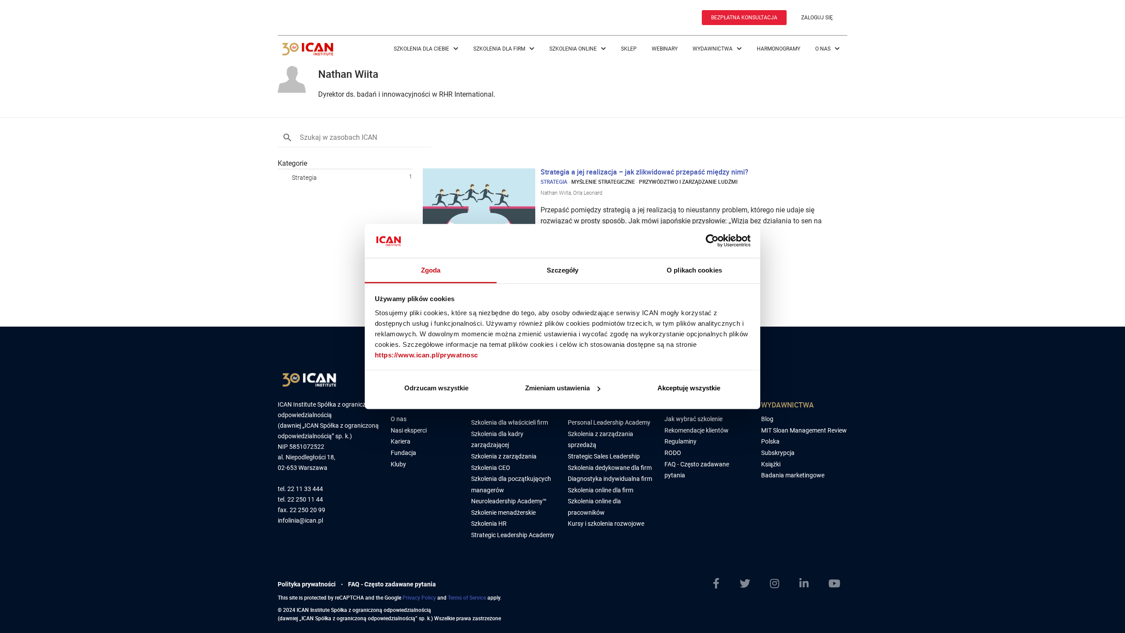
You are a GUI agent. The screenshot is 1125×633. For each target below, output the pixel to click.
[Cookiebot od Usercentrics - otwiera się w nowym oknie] (712, 240)
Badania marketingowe (792, 475)
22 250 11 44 (305, 499)
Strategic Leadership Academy (512, 534)
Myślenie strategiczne (603, 181)
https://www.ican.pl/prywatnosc (426, 354)
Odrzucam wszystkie (436, 388)
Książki (770, 464)
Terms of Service (467, 597)
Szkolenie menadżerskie (503, 512)
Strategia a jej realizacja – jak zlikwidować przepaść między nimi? (644, 172)
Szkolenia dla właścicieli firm (509, 422)
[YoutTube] (837, 583)
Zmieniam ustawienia (557, 388)
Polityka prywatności (307, 584)
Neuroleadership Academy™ (509, 501)
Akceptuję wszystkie (688, 388)
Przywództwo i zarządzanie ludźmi (688, 181)
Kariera (400, 441)
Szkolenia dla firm (499, 49)
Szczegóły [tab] (563, 269)
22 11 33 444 (305, 489)
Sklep (629, 49)
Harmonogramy (778, 49)
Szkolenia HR (489, 523)
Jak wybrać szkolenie (693, 418)
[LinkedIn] (807, 583)
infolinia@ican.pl (300, 520)
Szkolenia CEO (490, 467)
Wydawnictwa (713, 49)
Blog (767, 418)
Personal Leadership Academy (609, 422)
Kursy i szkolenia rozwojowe (606, 523)
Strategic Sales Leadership (604, 456)
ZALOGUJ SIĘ (817, 18)
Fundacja (403, 452)
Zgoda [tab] (431, 269)
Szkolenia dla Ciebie (422, 49)
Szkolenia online (573, 49)
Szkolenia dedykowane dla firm (610, 467)
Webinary (665, 49)
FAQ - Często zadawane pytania (392, 584)
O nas (823, 49)
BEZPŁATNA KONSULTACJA (744, 18)
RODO (672, 452)
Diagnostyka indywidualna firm (610, 478)
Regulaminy (680, 441)
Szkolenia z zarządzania (504, 456)
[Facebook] (719, 583)
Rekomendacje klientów (696, 430)
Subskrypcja (778, 452)
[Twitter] (748, 583)
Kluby (398, 464)
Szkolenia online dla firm (600, 490)
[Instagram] (778, 583)
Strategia (304, 177)
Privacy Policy (419, 597)
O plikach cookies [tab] (694, 269)
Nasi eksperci (409, 430)
